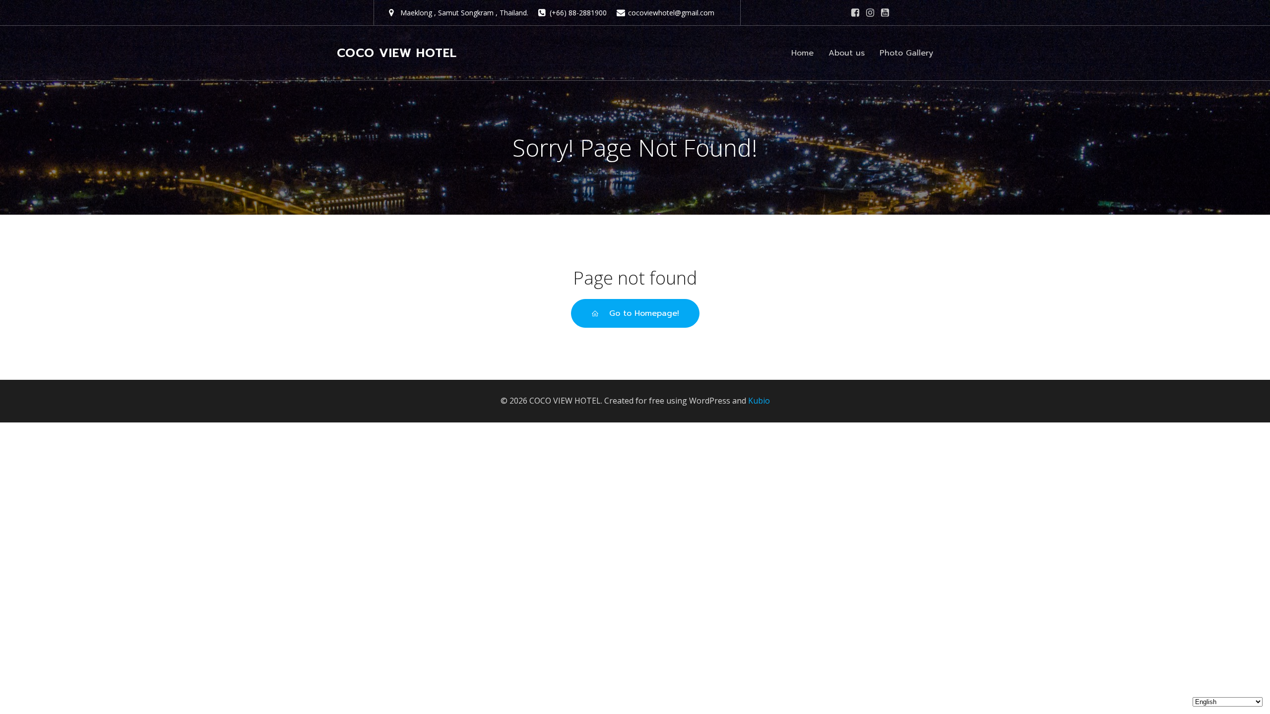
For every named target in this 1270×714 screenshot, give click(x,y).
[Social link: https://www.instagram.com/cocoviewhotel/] (870, 12)
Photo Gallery (906, 53)
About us (846, 53)
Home (802, 53)
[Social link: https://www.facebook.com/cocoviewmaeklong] (855, 12)
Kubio (759, 400)
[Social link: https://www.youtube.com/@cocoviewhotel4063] (885, 12)
